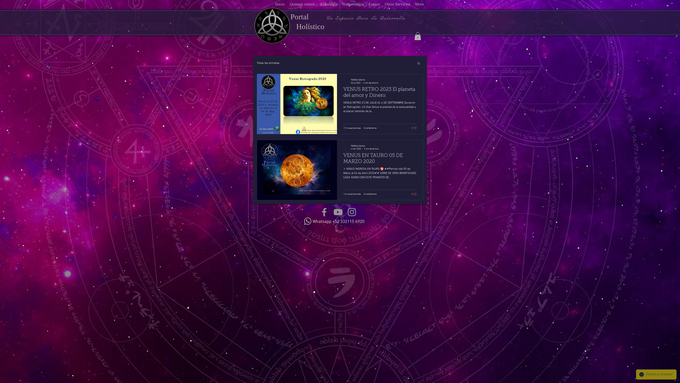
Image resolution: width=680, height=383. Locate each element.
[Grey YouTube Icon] (338, 212)
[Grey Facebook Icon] (324, 212)
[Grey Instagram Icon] (351, 212)
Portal (299, 17)
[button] (417, 36)
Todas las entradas (268, 63)
